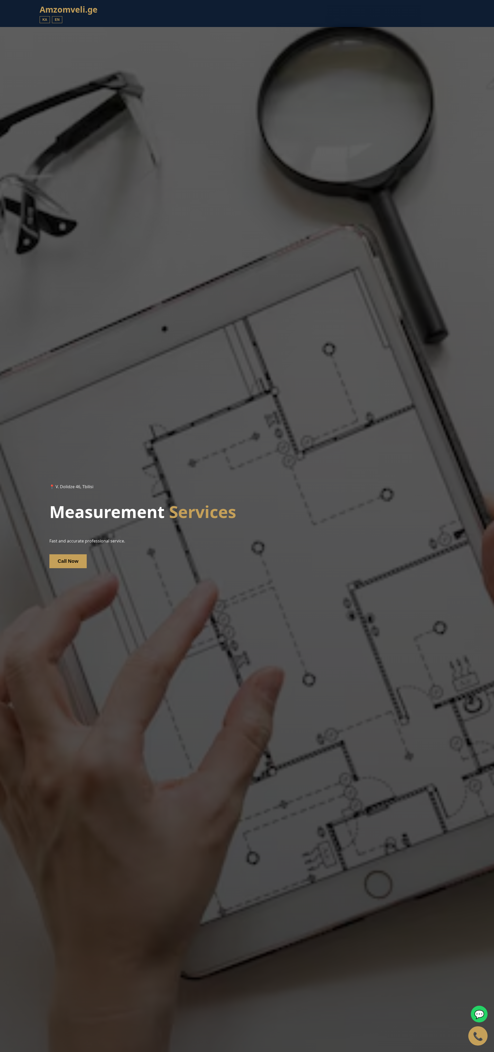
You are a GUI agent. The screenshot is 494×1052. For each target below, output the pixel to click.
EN (57, 20)
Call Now (68, 561)
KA (44, 20)
